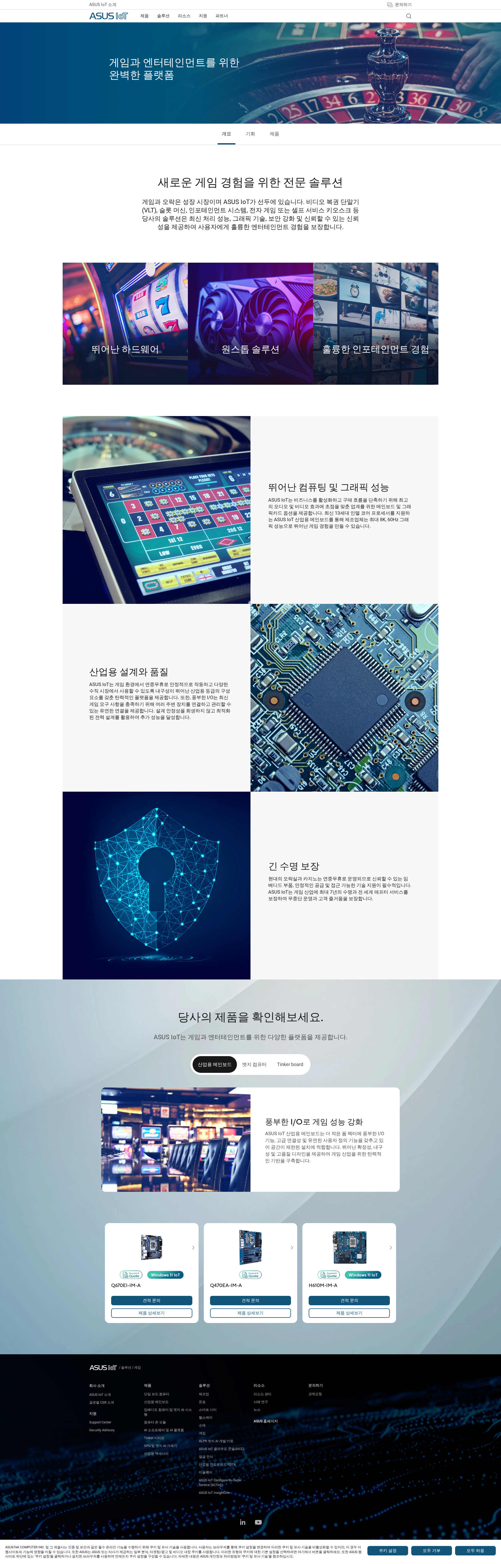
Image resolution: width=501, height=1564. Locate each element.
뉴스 (257, 1410)
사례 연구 (261, 1402)
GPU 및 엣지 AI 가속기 (160, 1446)
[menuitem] (144, 16)
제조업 (204, 1394)
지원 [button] (203, 16)
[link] (408, 16)
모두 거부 (431, 1550)
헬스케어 (205, 1417)
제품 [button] (144, 16)
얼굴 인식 (206, 1457)
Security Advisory (102, 1430)
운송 (202, 1402)
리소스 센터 (262, 1394)
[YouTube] (258, 1522)
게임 (202, 1433)
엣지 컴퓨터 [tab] (254, 1064)
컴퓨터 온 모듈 (155, 1422)
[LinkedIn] (242, 1522)
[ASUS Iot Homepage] (108, 16)
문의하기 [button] (403, 4)
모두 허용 (475, 1550)
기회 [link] (250, 134)
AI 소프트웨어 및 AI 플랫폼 (164, 1430)
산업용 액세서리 (156, 1453)
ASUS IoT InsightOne (214, 1493)
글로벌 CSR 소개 (101, 1402)
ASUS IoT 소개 (102, 4)
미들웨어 (205, 1472)
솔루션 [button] (163, 16)
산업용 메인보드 (156, 1402)
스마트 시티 (208, 1410)
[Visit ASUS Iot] (104, 1367)
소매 (202, 1425)
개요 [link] (226, 134)
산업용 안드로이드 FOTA (217, 1464)
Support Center (100, 1422)
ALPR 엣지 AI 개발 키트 (216, 1441)
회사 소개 (97, 1385)
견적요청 (315, 1394)
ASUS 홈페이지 (266, 1421)
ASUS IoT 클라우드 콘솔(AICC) (221, 1449)
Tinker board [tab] (290, 1064)
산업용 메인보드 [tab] (215, 1064)
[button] (189, 1247)
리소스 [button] (184, 16)
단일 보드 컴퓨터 (156, 1394)
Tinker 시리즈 (154, 1438)
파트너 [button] (222, 16)
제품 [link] (274, 134)
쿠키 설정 (388, 1550)
